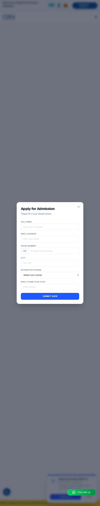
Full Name (26, 222)
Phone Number (28, 246)
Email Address (28, 234)
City (23, 258)
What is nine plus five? (33, 282)
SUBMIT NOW (50, 296)
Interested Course (31, 270)
